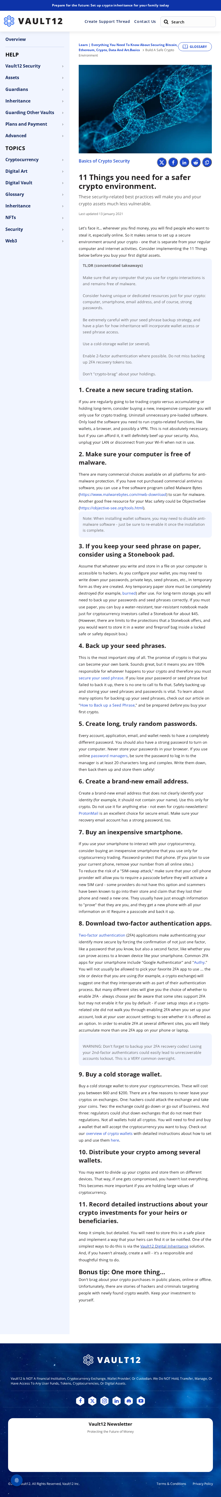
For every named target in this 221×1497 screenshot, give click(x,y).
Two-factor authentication (102, 935)
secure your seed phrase (101, 677)
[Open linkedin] (116, 1401)
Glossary (198, 46)
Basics (135, 50)
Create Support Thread (107, 21)
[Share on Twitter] (162, 162)
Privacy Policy (203, 1483)
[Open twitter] (92, 1401)
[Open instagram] (104, 1401)
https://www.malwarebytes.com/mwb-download (123, 494)
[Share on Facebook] (173, 162)
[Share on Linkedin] (184, 162)
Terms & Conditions (171, 1483)
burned (129, 593)
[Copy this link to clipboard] (207, 162)
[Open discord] (128, 1401)
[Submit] (166, 22)
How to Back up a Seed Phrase (107, 705)
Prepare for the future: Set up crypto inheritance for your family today (110, 5)
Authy (199, 962)
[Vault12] (33, 21)
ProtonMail (88, 813)
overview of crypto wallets (109, 1133)
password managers (109, 755)
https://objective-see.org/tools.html (111, 507)
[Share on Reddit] (196, 162)
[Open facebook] (80, 1401)
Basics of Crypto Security (104, 161)
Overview (15, 39)
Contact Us (145, 21)
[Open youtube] (141, 1401)
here (115, 1140)
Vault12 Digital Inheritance (164, 1246)
